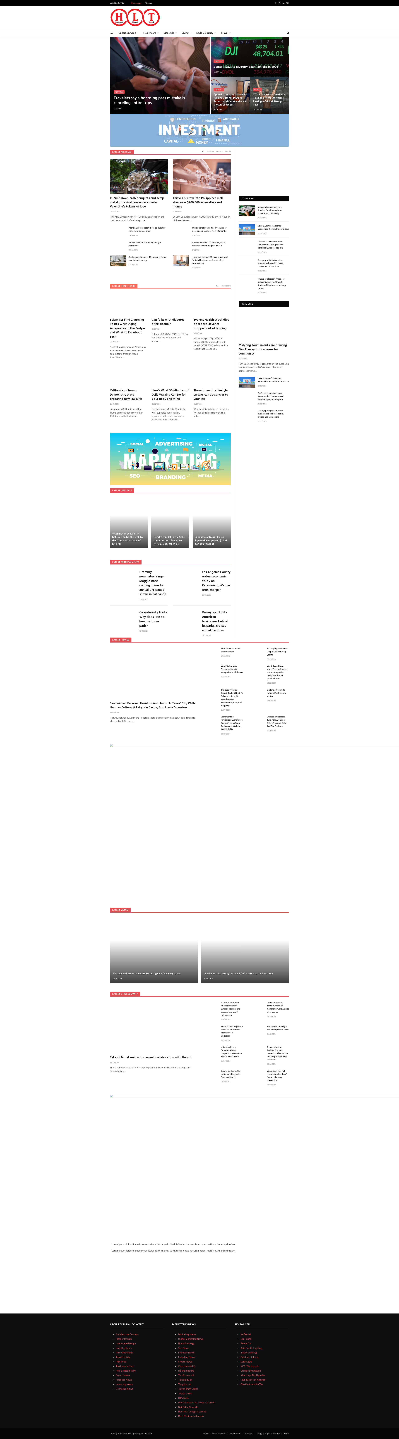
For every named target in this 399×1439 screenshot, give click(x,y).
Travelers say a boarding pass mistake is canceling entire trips (149, 101)
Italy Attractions (124, 1352)
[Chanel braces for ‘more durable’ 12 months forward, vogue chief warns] (256, 1006)
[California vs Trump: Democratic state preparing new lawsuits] (128, 375)
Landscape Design (126, 1343)
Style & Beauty (204, 32)
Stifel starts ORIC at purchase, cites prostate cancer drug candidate (208, 244)
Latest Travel (120, 639)
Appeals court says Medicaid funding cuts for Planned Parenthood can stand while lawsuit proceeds (230, 100)
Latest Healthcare (123, 286)
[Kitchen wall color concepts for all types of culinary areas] (154, 950)
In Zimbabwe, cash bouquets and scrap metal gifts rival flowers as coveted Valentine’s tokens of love (137, 202)
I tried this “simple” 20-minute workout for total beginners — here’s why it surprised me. (210, 260)
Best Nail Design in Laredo (192, 1411)
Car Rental (245, 1339)
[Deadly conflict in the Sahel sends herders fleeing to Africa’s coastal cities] (170, 523)
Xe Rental (245, 1334)
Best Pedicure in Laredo (191, 1416)
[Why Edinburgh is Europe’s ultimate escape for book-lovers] (210, 669)
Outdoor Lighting (249, 1357)
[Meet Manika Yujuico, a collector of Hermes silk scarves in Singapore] (210, 1030)
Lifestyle (169, 32)
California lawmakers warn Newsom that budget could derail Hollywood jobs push (271, 245)
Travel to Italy (123, 1357)
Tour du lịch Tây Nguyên (252, 1379)
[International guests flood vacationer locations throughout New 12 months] (181, 231)
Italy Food (121, 1361)
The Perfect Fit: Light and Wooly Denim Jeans (278, 1028)
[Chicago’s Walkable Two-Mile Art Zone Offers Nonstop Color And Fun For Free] (256, 720)
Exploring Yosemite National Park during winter (276, 693)
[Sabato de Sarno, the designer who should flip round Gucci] (210, 1074)
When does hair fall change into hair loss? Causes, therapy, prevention (277, 1076)
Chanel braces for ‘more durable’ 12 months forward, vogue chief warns (278, 1007)
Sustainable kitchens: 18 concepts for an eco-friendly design (147, 259)
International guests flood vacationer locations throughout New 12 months (209, 230)
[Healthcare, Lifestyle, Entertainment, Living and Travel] (135, 17)
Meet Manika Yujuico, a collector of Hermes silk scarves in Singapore (232, 1031)
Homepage (136, 3)
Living (185, 32)
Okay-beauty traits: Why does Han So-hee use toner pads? (153, 619)
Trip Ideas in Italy (125, 1366)
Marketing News (187, 1334)
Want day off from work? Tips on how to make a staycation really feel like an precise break (277, 672)
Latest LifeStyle (122, 490)
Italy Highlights (124, 1348)
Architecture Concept (127, 1334)
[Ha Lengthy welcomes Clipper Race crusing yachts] (256, 652)
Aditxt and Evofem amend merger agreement (145, 244)
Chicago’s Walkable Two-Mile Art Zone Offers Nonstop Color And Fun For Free (277, 721)
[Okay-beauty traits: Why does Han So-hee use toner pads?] (122, 618)
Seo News (183, 1348)
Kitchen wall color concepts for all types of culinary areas (146, 974)
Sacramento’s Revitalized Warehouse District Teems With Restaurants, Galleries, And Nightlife (232, 723)
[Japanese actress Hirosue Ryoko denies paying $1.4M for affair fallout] (212, 523)
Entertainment (127, 32)
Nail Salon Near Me (188, 1407)
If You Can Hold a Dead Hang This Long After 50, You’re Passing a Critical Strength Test (269, 100)
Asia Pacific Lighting (251, 1348)
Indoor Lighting (248, 1352)
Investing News (124, 1384)
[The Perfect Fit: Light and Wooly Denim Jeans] (256, 1030)
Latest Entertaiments (125, 562)
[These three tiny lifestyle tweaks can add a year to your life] (212, 375)
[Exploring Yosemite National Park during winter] (256, 693)
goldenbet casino (245, 1250)
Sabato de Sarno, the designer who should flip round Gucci (230, 1074)
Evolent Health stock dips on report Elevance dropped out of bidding (211, 324)
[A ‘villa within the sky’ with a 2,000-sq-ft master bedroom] (245, 950)
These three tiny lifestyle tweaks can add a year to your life (211, 395)
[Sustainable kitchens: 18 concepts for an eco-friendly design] (118, 260)
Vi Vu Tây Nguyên (249, 1366)
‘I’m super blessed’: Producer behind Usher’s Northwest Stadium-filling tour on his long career (272, 284)
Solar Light (246, 1361)
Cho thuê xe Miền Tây (251, 1384)
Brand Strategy (186, 1343)
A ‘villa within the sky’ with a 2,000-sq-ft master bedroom (238, 974)
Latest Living (120, 910)
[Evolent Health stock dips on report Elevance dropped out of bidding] (212, 304)
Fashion (210, 151)
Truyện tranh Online (188, 1388)
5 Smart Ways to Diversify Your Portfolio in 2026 (246, 67)
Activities (119, 92)
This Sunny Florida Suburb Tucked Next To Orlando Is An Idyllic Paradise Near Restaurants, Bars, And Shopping (232, 698)
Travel (224, 32)
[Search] (287, 32)
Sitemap (149, 3)
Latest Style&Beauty (125, 994)
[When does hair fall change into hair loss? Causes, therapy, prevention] (256, 1074)
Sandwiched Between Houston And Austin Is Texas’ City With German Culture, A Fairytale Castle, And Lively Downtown (152, 705)
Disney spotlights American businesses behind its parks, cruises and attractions (215, 621)
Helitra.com (146, 1433)
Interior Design (124, 1339)
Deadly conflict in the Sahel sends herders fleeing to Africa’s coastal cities (169, 541)
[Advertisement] (232, 17)
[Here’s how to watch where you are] (210, 652)
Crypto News (123, 1375)
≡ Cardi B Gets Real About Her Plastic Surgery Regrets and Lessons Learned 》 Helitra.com (230, 1009)
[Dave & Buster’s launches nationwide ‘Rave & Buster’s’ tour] (247, 229)
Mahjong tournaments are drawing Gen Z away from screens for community (270, 210)
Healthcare (149, 32)
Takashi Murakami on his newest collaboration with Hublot (151, 1057)
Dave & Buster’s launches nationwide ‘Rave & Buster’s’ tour (273, 227)
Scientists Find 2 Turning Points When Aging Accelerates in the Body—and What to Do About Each (127, 328)
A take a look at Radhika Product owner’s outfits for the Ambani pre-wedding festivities (277, 1053)
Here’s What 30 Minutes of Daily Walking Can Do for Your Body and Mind (170, 395)
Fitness (257, 90)
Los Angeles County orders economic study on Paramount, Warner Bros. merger (216, 581)
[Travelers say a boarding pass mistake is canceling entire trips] (160, 75)
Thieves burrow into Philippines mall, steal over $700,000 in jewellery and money (198, 202)
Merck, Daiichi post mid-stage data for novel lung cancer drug (147, 230)
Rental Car (245, 1343)
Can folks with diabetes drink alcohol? (168, 322)
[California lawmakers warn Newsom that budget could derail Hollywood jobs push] (247, 245)
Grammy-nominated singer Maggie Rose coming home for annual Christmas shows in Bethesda (152, 583)
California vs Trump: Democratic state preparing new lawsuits (126, 395)
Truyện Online (185, 1393)
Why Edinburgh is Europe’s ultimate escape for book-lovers (232, 669)
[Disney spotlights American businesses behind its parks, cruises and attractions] (185, 618)
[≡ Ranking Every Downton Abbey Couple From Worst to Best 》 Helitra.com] (210, 1050)
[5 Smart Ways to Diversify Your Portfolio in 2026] (250, 57)
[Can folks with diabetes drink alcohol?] (170, 304)
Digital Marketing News (190, 1339)
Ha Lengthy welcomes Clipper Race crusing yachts (277, 652)
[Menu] (112, 32)
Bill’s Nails (183, 1398)
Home (206, 1433)
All (203, 151)
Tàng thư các (185, 1384)
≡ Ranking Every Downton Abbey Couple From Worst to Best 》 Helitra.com (231, 1052)
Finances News (124, 1379)
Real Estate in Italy (126, 1370)
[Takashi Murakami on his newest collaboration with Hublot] (153, 1027)
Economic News (124, 1388)
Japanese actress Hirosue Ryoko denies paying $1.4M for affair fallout (211, 541)
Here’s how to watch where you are (230, 650)
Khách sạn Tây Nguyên (252, 1375)
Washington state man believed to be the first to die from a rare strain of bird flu (127, 539)
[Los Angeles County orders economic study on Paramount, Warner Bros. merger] (185, 577)
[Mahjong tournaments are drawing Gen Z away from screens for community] (247, 210)
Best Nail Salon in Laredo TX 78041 (197, 1402)
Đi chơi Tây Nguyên (250, 1370)
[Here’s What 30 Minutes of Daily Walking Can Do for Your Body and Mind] (170, 375)
